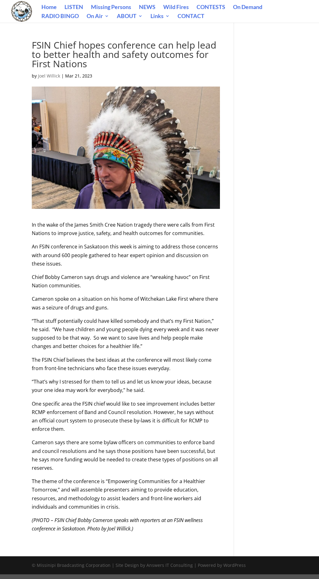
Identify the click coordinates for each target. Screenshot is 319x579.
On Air (95, 16)
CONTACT (191, 16)
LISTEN (73, 7)
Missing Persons (111, 7)
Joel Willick (49, 76)
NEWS (147, 7)
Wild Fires (176, 7)
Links (157, 16)
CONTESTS (211, 7)
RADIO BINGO (60, 16)
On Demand (247, 7)
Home (49, 7)
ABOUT (126, 16)
